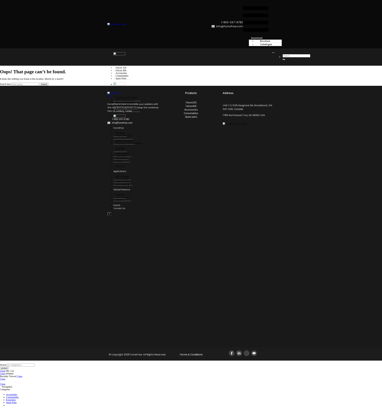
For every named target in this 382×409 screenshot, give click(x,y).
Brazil (118, 200)
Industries (120, 148)
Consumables (12, 397)
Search (44, 84)
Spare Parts (121, 78)
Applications (119, 171)
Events (116, 205)
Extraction (11, 400)
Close (2, 371)
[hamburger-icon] (273, 52)
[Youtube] (254, 353)
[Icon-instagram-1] (246, 353)
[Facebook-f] (232, 353)
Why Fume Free (123, 135)
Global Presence (121, 189)
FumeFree (118, 127)
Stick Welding (122, 184)
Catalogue (266, 44)
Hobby (119, 161)
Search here (6, 84)
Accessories (11, 394)
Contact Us (119, 208)
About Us (120, 166)
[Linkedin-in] (239, 353)
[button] (255, 19)
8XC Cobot (121, 111)
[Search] (284, 59)
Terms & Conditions (191, 354)
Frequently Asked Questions (129, 143)
